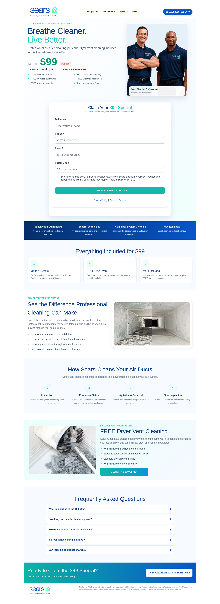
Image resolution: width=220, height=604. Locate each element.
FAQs (134, 12)
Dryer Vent (123, 12)
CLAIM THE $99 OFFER (124, 471)
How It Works (109, 12)
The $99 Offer (93, 12)
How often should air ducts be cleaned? (71, 529)
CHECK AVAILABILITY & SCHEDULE (169, 572)
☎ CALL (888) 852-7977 (178, 12)
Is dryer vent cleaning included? (66, 539)
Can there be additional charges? (67, 550)
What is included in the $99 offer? (67, 509)
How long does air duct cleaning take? (70, 519)
